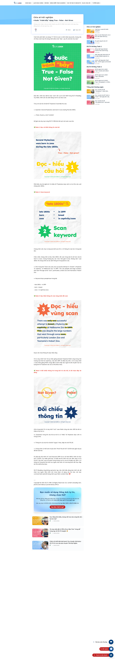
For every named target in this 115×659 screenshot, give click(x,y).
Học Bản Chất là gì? (57, 507)
